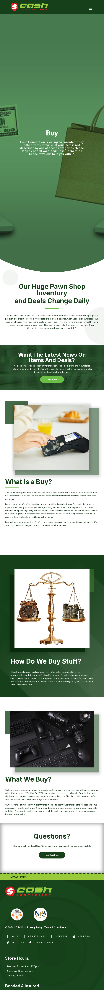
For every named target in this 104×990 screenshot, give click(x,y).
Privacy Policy (34, 927)
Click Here (52, 379)
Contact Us (52, 854)
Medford (62, 936)
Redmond (18, 943)
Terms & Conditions (55, 927)
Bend (15, 936)
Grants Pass (37, 936)
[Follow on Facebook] (8, 936)
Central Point (44, 943)
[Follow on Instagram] (74, 936)
